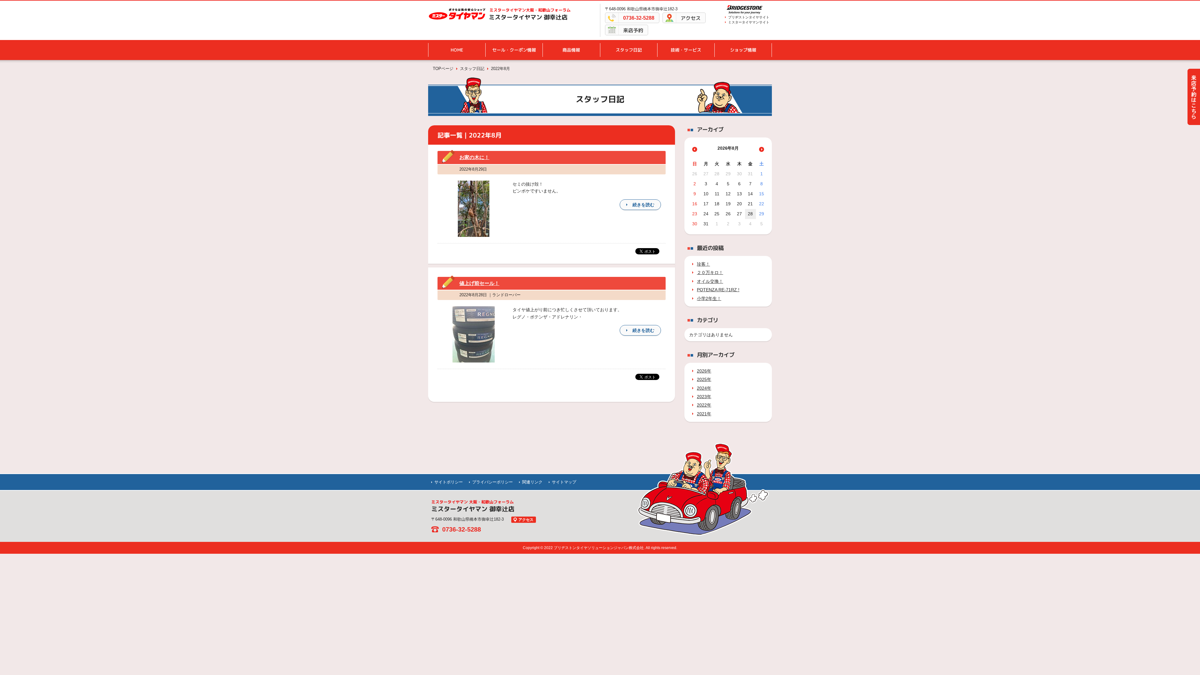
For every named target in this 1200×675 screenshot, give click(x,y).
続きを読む (643, 204)
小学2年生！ (709, 298)
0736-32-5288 (638, 18)
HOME (457, 50)
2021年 (704, 413)
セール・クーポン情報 (514, 50)
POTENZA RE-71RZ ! (718, 289)
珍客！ (703, 264)
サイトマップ (564, 482)
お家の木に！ (474, 157)
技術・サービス (686, 50)
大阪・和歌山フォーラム (530, 10)
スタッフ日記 (629, 50)
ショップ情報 (743, 50)
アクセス (691, 18)
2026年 (704, 370)
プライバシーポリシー (492, 482)
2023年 (704, 396)
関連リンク (532, 482)
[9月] (761, 149)
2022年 (704, 405)
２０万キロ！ (710, 272)
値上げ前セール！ (479, 283)
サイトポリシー (448, 482)
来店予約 (633, 30)
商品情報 (571, 50)
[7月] (694, 149)
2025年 (704, 379)
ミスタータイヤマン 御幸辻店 (528, 17)
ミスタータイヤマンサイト (748, 22)
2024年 (704, 388)
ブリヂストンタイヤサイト (748, 17)
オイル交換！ (710, 281)
